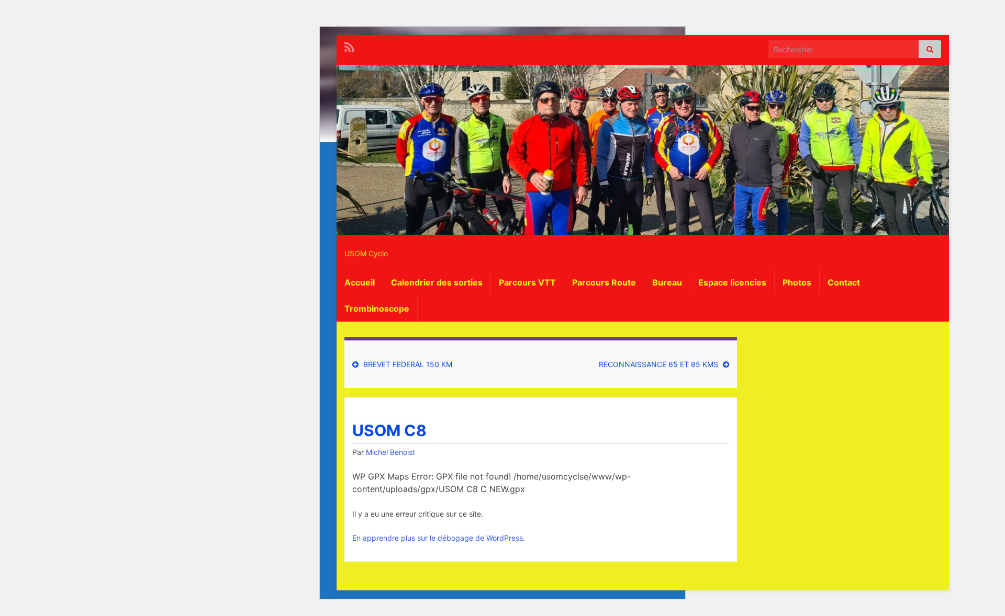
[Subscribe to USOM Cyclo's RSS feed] (349, 46)
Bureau (667, 282)
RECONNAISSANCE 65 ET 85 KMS (658, 364)
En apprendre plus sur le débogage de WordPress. (438, 537)
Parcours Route (604, 282)
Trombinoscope (376, 308)
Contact (844, 282)
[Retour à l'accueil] (643, 150)
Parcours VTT (527, 282)
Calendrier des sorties (437, 282)
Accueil (359, 282)
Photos (797, 282)
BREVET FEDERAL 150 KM (407, 364)
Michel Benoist (390, 452)
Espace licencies (732, 282)
